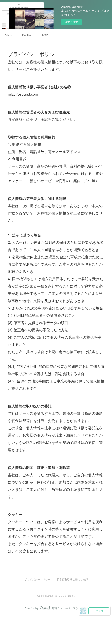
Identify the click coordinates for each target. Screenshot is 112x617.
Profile (26, 35)
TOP (45, 35)
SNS (8, 35)
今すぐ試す (71, 22)
